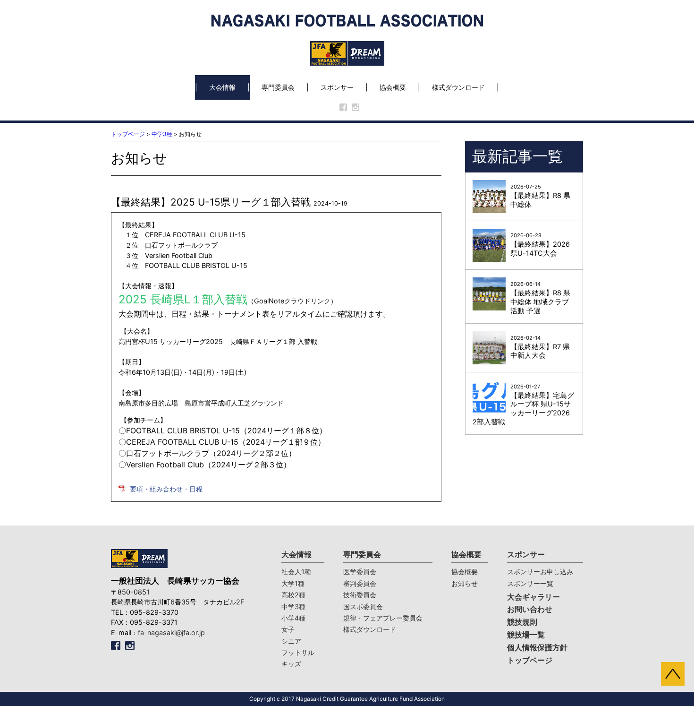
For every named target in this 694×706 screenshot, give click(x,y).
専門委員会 (278, 87)
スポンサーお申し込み (540, 572)
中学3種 (162, 134)
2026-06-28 (540, 245)
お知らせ (464, 583)
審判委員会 (359, 583)
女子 (288, 629)
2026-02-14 (540, 347)
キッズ (291, 664)
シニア (291, 641)
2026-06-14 (540, 298)
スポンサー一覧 (530, 583)
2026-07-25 (540, 196)
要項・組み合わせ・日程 (166, 489)
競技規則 (522, 622)
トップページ (128, 134)
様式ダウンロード (458, 87)
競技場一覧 (526, 634)
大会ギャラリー (533, 597)
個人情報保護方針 (537, 647)
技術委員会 (359, 595)
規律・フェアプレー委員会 (383, 618)
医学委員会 (359, 572)
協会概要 (393, 87)
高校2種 (293, 595)
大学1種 (293, 583)
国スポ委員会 (363, 607)
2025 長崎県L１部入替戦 (182, 299)
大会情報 (222, 87)
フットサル (297, 652)
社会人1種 (296, 572)
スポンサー (337, 87)
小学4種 (293, 618)
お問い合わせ (529, 609)
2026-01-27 (523, 405)
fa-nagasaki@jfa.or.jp (171, 633)
